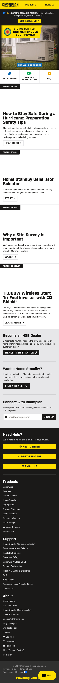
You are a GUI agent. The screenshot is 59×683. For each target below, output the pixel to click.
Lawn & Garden (10, 513)
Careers (6, 632)
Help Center (31, 446)
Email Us (30, 466)
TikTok (8, 654)
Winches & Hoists (11, 526)
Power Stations (10, 495)
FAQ (5, 575)
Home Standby (10, 500)
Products (30, 4)
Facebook (10, 645)
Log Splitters (8, 504)
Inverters (7, 491)
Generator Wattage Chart (14, 561)
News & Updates (11, 614)
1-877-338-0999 (30, 456)
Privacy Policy (9, 668)
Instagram (10, 641)
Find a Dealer (15, 386)
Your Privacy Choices (13, 671)
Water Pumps (9, 522)
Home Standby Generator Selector (18, 543)
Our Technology (10, 627)
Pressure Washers (11, 518)
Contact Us (8, 588)
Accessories (8, 531)
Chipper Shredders (11, 509)
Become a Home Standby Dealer (18, 584)
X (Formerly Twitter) (14, 650)
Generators (8, 486)
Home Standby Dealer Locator (17, 609)
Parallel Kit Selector (12, 552)
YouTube (9, 636)
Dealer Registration (20, 352)
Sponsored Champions (13, 618)
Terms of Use (26, 668)
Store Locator (28, 21)
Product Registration (12, 566)
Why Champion (10, 623)
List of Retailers (10, 605)
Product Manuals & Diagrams (16, 570)
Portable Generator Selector (15, 548)
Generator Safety (11, 557)
